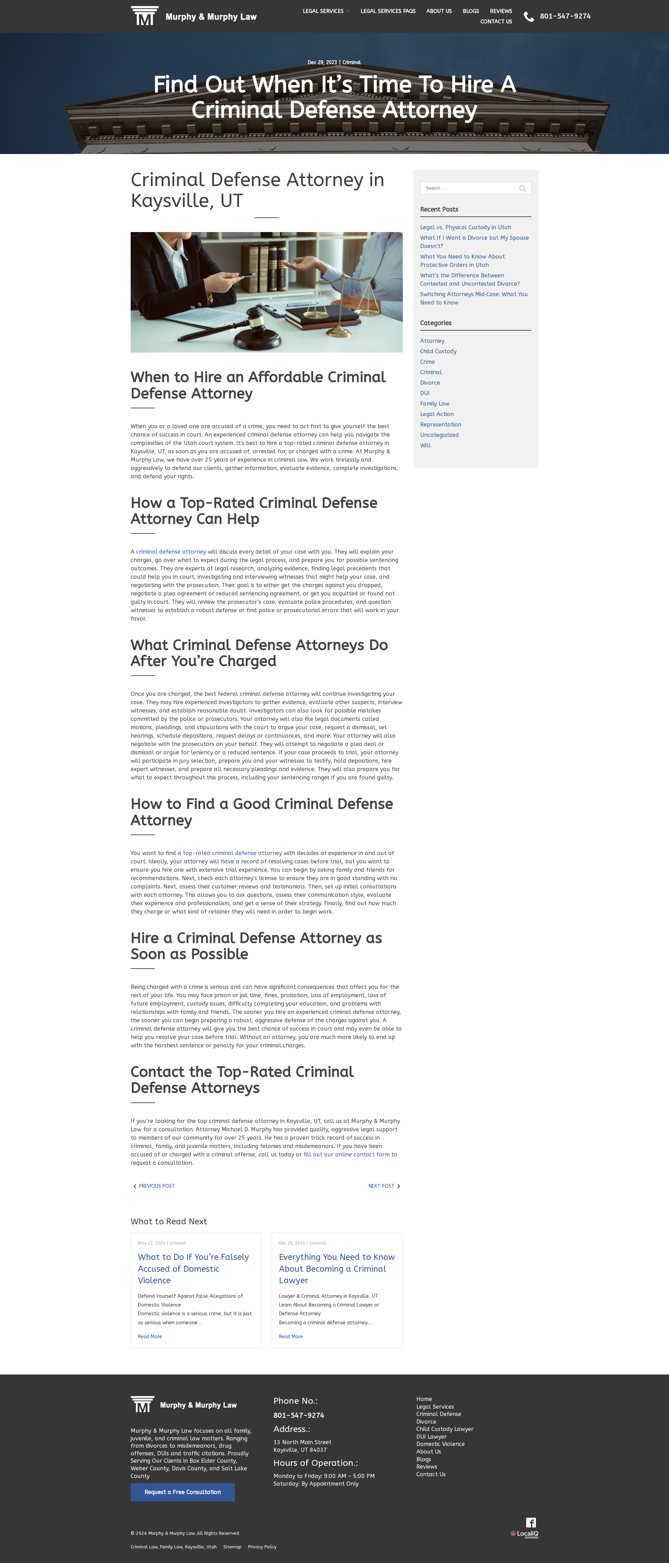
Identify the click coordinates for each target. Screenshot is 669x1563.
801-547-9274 (299, 1415)
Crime (427, 362)
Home (424, 1399)
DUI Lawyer (431, 1436)
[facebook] (530, 1522)
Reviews (501, 11)
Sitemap (232, 1546)
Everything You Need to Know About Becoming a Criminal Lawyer (337, 1268)
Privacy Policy (262, 1546)
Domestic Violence (440, 1444)
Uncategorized (439, 435)
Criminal (352, 63)
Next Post (381, 1186)
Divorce (430, 382)
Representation (440, 424)
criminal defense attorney (171, 551)
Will (425, 445)
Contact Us (496, 21)
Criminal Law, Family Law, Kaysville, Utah (174, 1546)
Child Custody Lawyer (445, 1429)
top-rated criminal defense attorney (232, 853)
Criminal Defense (438, 1414)
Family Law (434, 403)
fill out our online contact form (346, 1154)
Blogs (471, 11)
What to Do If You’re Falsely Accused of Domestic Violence (193, 1268)
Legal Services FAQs (388, 11)
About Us (439, 11)
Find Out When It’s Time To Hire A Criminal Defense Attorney (334, 97)
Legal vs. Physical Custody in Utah (465, 227)
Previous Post (157, 1186)
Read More (150, 1337)
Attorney (432, 341)
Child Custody (438, 351)
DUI (425, 393)
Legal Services (323, 11)
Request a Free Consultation (183, 1492)
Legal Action (437, 414)
